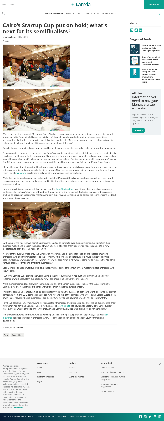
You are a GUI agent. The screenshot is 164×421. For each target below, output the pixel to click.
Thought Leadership (54, 13)
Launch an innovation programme (110, 385)
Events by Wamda (76, 377)
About (4, 4)
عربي (159, 13)
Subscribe (154, 4)
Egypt (6, 335)
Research (70, 13)
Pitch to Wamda (107, 391)
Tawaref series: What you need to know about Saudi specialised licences (151, 61)
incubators (20, 173)
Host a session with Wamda (112, 372)
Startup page (64, 305)
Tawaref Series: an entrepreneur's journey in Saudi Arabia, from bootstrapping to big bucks (151, 75)
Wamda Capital (92, 13)
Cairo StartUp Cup (64, 189)
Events (80, 13)
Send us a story (107, 367)
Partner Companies (45, 377)
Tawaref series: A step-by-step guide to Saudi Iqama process (151, 48)
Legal (39, 381)
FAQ (39, 372)
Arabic (6, 41)
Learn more (18, 407)
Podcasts (72, 367)
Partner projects (109, 13)
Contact (12, 4)
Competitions (17, 335)
